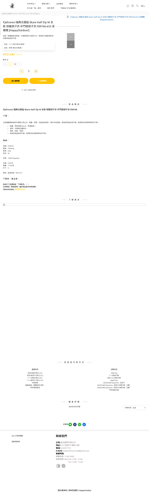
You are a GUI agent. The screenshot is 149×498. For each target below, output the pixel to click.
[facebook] (75, 424)
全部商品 (4, 13)
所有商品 (30, 4)
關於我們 (50, 8)
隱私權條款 (62, 490)
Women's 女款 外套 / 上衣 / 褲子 (23, 13)
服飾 (10, 13)
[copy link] (84, 424)
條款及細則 (73, 490)
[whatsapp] (79, 424)
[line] (70, 424)
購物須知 (72, 4)
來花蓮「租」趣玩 (34, 8)
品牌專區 (59, 4)
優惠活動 (45, 4)
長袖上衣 (37, 13)
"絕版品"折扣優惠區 (68, 8)
